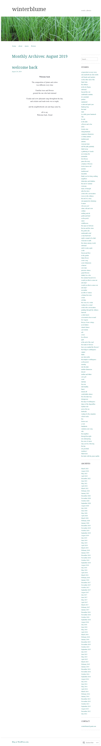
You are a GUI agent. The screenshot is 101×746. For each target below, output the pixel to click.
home (14, 46)
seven (83, 335)
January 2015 (85, 667)
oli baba (83, 300)
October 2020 (85, 501)
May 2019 (84, 543)
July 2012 (84, 714)
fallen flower (85, 258)
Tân (82, 117)
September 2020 (86, 503)
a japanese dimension (87, 134)
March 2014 (84, 691)
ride (82, 431)
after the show (85, 191)
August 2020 (85, 506)
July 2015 (84, 652)
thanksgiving (85, 107)
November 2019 (86, 528)
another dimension (86, 369)
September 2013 (86, 706)
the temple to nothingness (88, 359)
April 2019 (84, 545)
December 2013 (86, 699)
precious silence (86, 270)
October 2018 (85, 560)
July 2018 (84, 568)
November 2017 (86, 585)
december (84, 174)
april (82, 340)
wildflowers (84, 223)
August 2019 (85, 535)
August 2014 (85, 679)
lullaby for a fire (86, 275)
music (27, 46)
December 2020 (86, 496)
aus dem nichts (85, 357)
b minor (83, 203)
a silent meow (85, 315)
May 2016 (84, 629)
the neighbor (85, 434)
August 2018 (85, 565)
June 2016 (84, 627)
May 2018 (84, 570)
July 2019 (84, 538)
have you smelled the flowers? (90, 347)
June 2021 (84, 481)
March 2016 (84, 634)
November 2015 (86, 644)
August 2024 (85, 471)
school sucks (85, 416)
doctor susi (84, 421)
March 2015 (84, 662)
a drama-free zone (86, 295)
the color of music (86, 441)
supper (83, 352)
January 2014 (85, 696)
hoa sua (83, 384)
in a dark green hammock (88, 114)
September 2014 (86, 677)
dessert (83, 372)
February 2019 (85, 550)
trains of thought (86, 188)
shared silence (85, 327)
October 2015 (85, 647)
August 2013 (85, 709)
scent (82, 379)
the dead (83, 109)
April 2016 (84, 632)
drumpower (84, 399)
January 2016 (85, 639)
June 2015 (84, 654)
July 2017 (84, 595)
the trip (83, 446)
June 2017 (84, 597)
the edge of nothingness (88, 401)
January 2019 (85, 553)
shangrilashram (85, 132)
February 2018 (85, 577)
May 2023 (84, 473)
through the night (86, 436)
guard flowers (85, 273)
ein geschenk (85, 449)
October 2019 (85, 530)
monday (83, 364)
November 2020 (86, 498)
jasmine (83, 169)
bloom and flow (86, 253)
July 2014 (84, 681)
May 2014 (84, 686)
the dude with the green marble (90, 456)
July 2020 (84, 508)
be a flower (84, 337)
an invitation (84, 325)
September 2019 (86, 533)
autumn (83, 141)
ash (82, 332)
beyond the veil (85, 92)
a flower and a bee (86, 124)
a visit (83, 424)
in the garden (85, 255)
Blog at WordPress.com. (20, 742)
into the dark (85, 367)
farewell (83, 312)
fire (82, 419)
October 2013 (85, 704)
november (84, 290)
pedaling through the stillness (89, 310)
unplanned (84, 102)
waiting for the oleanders (88, 414)
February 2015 (85, 664)
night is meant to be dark (88, 238)
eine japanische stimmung (88, 201)
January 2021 (85, 493)
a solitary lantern (86, 136)
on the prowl (85, 362)
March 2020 (84, 518)
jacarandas (84, 156)
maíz (82, 112)
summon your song (87, 429)
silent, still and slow (87, 208)
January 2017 (85, 610)
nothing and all (85, 213)
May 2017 (84, 600)
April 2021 (84, 486)
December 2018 (86, 555)
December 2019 (86, 525)
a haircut (83, 265)
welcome (83, 186)
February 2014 (85, 694)
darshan (83, 382)
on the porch (85, 218)
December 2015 (86, 642)
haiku (82, 354)
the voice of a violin (87, 302)
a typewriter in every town (89, 72)
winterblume (29, 9)
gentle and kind (85, 216)
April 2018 (84, 572)
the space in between (87, 226)
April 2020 (84, 516)
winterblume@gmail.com (88, 726)
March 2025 (84, 468)
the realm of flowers (87, 345)
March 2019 (84, 548)
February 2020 (85, 520)
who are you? (85, 206)
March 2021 (84, 488)
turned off (84, 392)
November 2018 (86, 558)
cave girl (83, 377)
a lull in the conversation (88, 193)
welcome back (24, 67)
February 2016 (85, 637)
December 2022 (86, 478)
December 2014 (86, 669)
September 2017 (86, 590)
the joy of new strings (87, 322)
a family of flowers (87, 164)
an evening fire (85, 154)
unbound (83, 89)
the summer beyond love (88, 278)
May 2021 (84, 483)
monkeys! (84, 451)
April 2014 (84, 689)
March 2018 (84, 575)
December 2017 (86, 582)
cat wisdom (84, 330)
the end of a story (86, 198)
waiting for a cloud (86, 305)
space (82, 221)
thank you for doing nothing (89, 176)
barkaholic (84, 426)
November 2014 (86, 672)
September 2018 (86, 563)
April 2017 (84, 602)
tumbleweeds (85, 139)
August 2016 (85, 622)
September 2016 (86, 620)
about (20, 46)
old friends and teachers (88, 77)
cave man (84, 268)
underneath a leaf (86, 233)
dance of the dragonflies (88, 404)
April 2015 (84, 659)
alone (82, 127)
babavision (84, 453)
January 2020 (85, 523)
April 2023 (84, 476)
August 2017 (85, 592)
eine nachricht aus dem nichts (89, 75)
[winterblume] (50, 29)
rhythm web (84, 406)
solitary (83, 211)
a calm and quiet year (87, 104)
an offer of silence (86, 292)
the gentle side (85, 231)
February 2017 (85, 607)
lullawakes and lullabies (88, 181)
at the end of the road (87, 342)
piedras (83, 99)
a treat (83, 297)
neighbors (84, 179)
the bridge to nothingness (88, 349)
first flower (84, 159)
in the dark (84, 122)
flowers (33, 46)
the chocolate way (86, 397)
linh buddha (84, 387)
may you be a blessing (87, 444)
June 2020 (84, 511)
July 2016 (84, 625)
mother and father (86, 374)
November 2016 (86, 615)
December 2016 (86, 612)
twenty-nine (84, 129)
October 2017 (85, 587)
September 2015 (86, 649)
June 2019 (84, 540)
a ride (82, 250)
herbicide (84, 411)
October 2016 (85, 617)
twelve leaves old (86, 166)
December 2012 (86, 711)
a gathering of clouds (87, 151)
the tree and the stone (87, 228)
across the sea (85, 409)
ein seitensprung (86, 439)
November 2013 (86, 701)
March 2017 (84, 605)
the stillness (84, 84)
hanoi (82, 389)
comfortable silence (87, 394)
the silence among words (88, 243)
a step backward (86, 236)
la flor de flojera (86, 87)
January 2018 (85, 580)
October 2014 (85, 674)
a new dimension (86, 263)
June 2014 (84, 684)
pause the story (85, 161)
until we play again (86, 248)
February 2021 (85, 491)
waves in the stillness (87, 196)
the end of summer (86, 184)
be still (83, 119)
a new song (84, 260)
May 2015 (84, 657)
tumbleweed (84, 171)
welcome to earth (86, 240)
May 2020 (84, 513)
